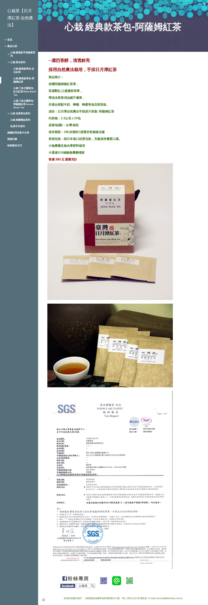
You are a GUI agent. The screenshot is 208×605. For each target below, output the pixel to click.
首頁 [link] (9, 39)
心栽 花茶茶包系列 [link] (20, 113)
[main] (123, 25)
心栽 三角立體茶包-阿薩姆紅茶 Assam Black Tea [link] (23, 104)
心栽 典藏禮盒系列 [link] (20, 119)
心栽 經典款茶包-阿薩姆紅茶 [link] (23, 80)
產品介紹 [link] (12, 45)
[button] (204, 4)
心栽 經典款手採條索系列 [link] (22, 54)
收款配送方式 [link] (14, 145)
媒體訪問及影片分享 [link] (18, 132)
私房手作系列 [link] (17, 126)
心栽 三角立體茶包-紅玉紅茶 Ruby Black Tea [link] (24, 91)
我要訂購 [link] (12, 138)
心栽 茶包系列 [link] (17, 62)
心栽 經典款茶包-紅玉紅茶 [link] (23, 70)
